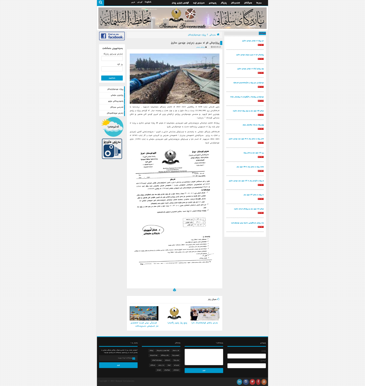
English (148, 2)
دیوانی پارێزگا (176, 360)
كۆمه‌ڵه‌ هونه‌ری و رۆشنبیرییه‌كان (163, 350)
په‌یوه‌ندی (212, 2)
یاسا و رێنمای (161, 365)
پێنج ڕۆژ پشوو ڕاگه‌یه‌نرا (178, 322)
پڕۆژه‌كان (151, 350)
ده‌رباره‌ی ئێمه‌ (199, 2)
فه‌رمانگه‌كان (152, 365)
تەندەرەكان (235, 2)
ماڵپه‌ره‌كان (159, 370)
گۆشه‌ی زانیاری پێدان (180, 2)
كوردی (139, 2)
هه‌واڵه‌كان (248, 2)
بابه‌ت (263, 350)
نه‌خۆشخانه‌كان (176, 370)
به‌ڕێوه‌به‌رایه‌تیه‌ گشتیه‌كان (157, 360)
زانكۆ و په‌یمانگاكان (165, 355)
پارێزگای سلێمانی (200, 47)
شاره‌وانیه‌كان (167, 360)
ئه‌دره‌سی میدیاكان (116, 107)
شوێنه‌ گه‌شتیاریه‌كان (153, 355)
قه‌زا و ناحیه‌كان (176, 350)
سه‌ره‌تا (259, 2)
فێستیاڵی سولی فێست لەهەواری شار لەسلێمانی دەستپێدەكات (144, 324)
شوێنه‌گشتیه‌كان (167, 370)
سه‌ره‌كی (213, 34)
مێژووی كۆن (176, 365)
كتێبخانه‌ (169, 365)
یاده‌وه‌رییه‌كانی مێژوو (115, 101)
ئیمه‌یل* (263, 360)
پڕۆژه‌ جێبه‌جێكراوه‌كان (115, 89)
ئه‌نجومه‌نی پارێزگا (175, 355)
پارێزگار (224, 2)
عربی (133, 2)
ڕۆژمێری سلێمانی (117, 95)
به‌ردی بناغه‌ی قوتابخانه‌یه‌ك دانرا (205, 322)
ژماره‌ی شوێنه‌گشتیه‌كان (115, 113)
